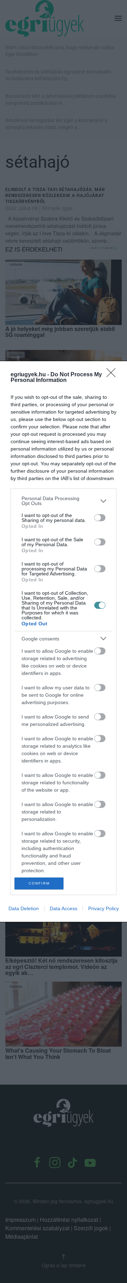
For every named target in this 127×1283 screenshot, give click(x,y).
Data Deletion (23, 908)
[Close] (113, 375)
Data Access (63, 908)
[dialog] (63, 641)
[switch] (99, 517)
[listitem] (63, 501)
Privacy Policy (103, 908)
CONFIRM (39, 883)
